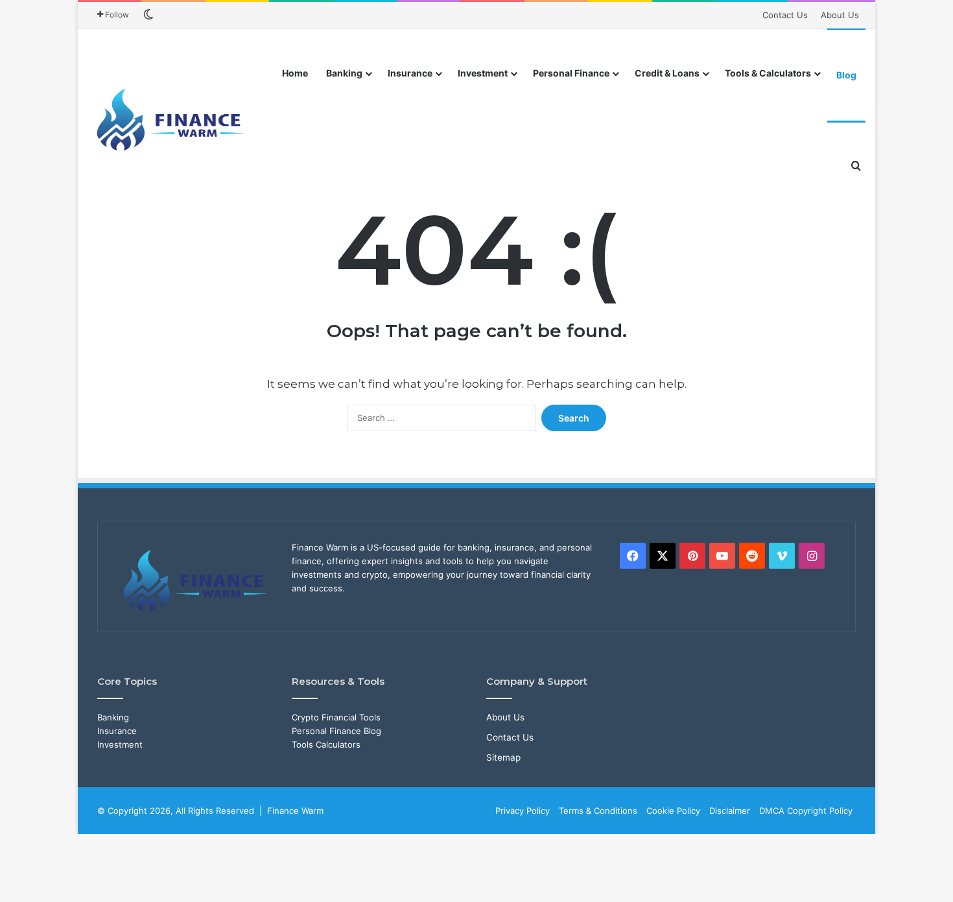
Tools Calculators (326, 744)
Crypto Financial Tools (336, 717)
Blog (846, 74)
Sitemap (503, 757)
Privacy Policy (522, 810)
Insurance (410, 72)
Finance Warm (295, 810)
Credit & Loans (667, 72)
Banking (344, 72)
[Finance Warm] (172, 120)
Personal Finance (571, 72)
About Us (840, 15)
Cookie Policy (673, 810)
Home (295, 72)
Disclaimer (729, 810)
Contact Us (785, 15)
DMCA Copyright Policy (806, 810)
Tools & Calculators (768, 72)
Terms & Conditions (598, 810)
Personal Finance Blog (336, 731)
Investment (483, 72)
